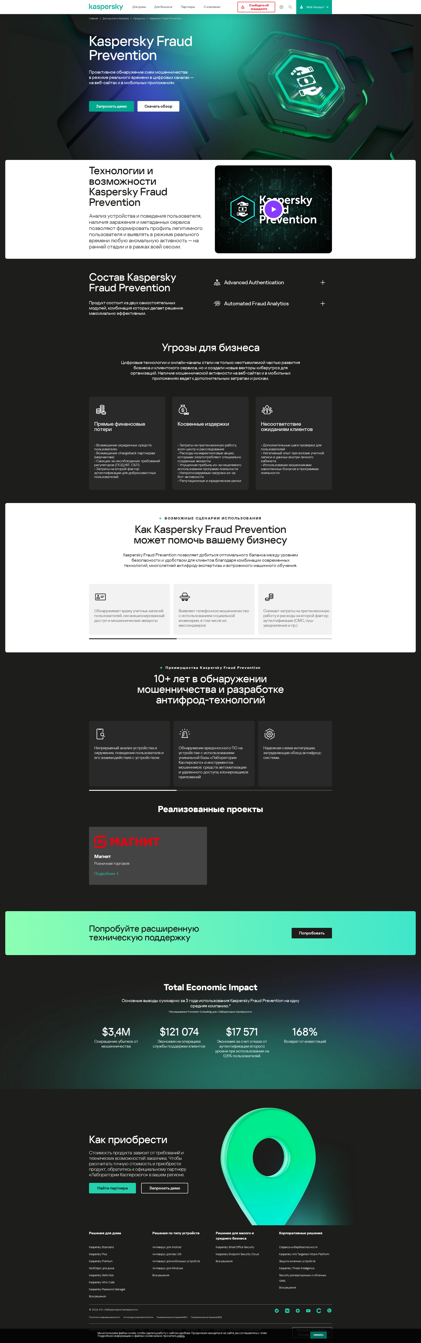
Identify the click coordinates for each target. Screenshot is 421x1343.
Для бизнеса (163, 7)
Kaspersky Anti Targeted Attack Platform (304, 1254)
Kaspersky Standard (101, 1247)
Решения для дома (105, 1233)
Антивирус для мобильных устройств (176, 1261)
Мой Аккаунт (316, 7)
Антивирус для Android (166, 1247)
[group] (210, 209)
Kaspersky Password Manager (107, 1289)
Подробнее (104, 873)
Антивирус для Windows (167, 1268)
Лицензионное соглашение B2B (206, 1317)
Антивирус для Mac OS (166, 1254)
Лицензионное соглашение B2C (172, 1317)
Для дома (139, 7)
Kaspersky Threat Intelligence (296, 1268)
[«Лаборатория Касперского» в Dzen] (297, 1310)
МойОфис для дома (101, 1268)
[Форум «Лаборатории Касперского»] (318, 1310)
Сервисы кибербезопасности (298, 1247)
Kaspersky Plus (98, 1254)
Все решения (97, 1296)
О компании (212, 7)
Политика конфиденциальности (104, 1317)
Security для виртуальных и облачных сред (302, 1278)
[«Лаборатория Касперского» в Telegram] (276, 1310)
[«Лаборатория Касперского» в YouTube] (308, 1310)
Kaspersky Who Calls (101, 1282)
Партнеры (188, 7)
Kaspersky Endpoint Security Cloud (237, 1254)
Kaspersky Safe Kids (101, 1275)
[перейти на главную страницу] (106, 7)
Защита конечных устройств (297, 1261)
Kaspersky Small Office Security (235, 1247)
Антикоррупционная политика (138, 1317)
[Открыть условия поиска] (290, 7)
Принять (318, 1335)
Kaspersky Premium (100, 1261)
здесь (181, 1336)
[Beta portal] (329, 1310)
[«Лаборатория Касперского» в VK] (287, 1310)
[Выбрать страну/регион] (281, 7)
